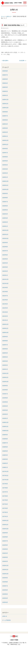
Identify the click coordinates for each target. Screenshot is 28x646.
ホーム (3, 16)
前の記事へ (5, 60)
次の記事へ (22, 60)
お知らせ (8, 16)
